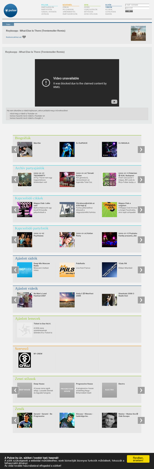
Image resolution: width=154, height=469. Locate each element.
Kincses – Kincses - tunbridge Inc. (84, 415)
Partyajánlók (47, 7)
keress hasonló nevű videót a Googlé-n (26, 118)
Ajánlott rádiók (26, 258)
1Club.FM (123, 263)
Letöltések (110, 12)
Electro (122, 384)
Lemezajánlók (90, 9)
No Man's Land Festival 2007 (40, 294)
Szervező (21, 349)
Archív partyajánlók (29, 168)
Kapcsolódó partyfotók (31, 228)
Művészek (88, 12)
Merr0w (37, 143)
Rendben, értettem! (138, 459)
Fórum (66, 7)
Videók (108, 7)
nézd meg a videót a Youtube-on (23, 113)
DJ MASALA (124, 143)
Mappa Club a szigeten (125, 204)
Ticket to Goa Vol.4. (42, 323)
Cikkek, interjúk (49, 12)
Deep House (39, 384)
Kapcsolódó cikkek (29, 198)
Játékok (45, 14)
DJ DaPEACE (81, 143)
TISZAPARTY (41, 175)
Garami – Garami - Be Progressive (43, 415)
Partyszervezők (70, 14)
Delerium (128, 174)
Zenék (87, 7)
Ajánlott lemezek (27, 318)
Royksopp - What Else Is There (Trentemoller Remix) (35, 30)
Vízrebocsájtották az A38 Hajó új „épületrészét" (85, 205)
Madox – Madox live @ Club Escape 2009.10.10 (128, 416)
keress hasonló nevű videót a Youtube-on (27, 116)
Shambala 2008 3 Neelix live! (126, 294)
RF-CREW (38, 354)
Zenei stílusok (91, 14)
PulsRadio (80, 263)
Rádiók (108, 14)
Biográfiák (23, 138)
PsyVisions (39, 234)
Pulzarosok (68, 9)
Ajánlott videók (26, 288)
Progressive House (84, 384)
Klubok (108, 9)
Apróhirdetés (69, 12)
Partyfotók (46, 9)
